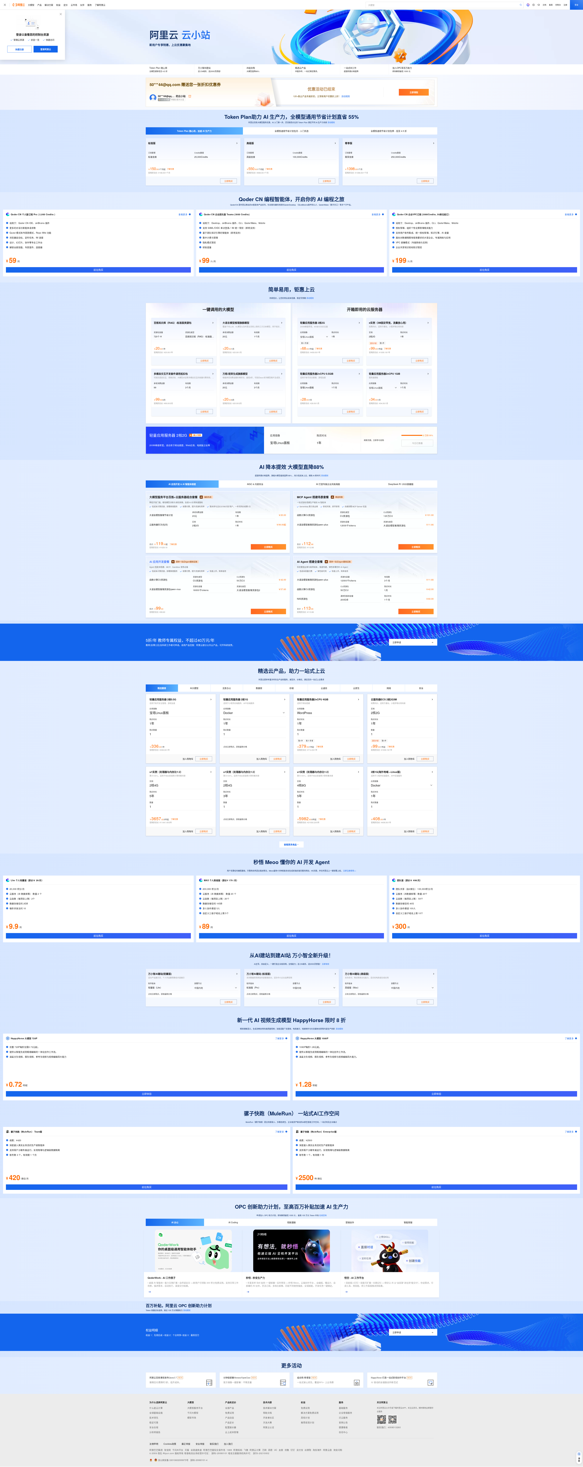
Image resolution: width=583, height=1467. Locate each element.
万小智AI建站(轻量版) (160, 974)
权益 (58, 4)
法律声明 (153, 1443)
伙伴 (82, 4)
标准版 (151, 143)
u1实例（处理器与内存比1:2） (166, 772)
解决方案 (49, 4)
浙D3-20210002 (261, 1453)
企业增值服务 (345, 1412)
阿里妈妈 (237, 1449)
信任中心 (343, 1432)
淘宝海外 (317, 1449)
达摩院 (308, 1449)
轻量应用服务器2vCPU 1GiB (384, 373)
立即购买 (268, 546)
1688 (229, 1449)
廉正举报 (186, 1443)
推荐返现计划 (307, 1422)
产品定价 (229, 1422)
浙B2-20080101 (219, 1453)
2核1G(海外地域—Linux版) (386, 772)
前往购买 (98, 270)
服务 (89, 4)
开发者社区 (268, 1417)
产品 (39, 4)
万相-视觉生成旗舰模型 (235, 373)
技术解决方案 (269, 1407)
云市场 (74, 4)
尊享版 (348, 143)
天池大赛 (267, 1422)
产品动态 (229, 1417)
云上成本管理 (231, 1432)
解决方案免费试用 (310, 1412)
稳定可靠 (153, 1422)
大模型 (31, 4)
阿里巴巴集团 (156, 1449)
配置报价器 (230, 1427)
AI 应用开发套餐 (159, 562)
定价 (65, 4)
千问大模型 (192, 1412)
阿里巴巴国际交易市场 (214, 1449)
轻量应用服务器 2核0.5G (163, 699)
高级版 (250, 143)
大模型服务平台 (195, 1407)
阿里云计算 (255, 1449)
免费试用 (229, 1412)
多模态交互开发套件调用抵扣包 (171, 373)
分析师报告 (154, 1432)
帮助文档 (267, 1412)
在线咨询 (323, 1215)
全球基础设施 (156, 1412)
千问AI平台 (177, 1449)
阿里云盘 (327, 1449)
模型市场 (191, 1417)
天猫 (187, 1449)
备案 (551, 4)
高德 (270, 1449)
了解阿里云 (100, 4)
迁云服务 (343, 1417)
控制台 (558, 4)
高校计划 (305, 1417)
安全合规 (153, 1427)
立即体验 (325, 964)
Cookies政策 (170, 1443)
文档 (544, 4)
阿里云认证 (268, 1427)
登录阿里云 (45, 49)
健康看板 (343, 1427)
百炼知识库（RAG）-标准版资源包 (172, 322)
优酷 (287, 1449)
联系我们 (214, 1443)
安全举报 (200, 1443)
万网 (264, 1449)
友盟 (281, 1449)
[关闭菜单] (5, 5)
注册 (565, 4)
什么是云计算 (156, 1407)
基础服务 (343, 1407)
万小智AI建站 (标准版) (259, 974)
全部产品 (229, 1407)
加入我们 (228, 1443)
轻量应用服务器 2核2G (312, 322)
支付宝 (300, 1449)
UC (275, 1449)
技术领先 (153, 1417)
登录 (576, 4)
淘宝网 (167, 1449)
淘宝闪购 (337, 1449)
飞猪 (246, 1449)
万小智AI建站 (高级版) (357, 974)
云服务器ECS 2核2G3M (384, 699)
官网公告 (343, 1422)
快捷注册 (19, 49)
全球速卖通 (196, 1449)
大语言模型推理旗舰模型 (236, 322)
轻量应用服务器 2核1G (235, 699)
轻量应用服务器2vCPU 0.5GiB (316, 373)
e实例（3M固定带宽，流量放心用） (388, 322)
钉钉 (293, 1449)
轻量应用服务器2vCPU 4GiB (312, 699)
